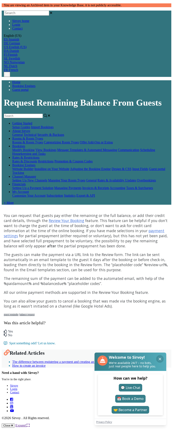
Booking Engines (23, 86)
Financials (19, 184)
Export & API (85, 195)
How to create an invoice (29, 365)
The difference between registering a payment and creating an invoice (58, 362)
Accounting (117, 188)
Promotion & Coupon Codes (73, 161)
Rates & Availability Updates (116, 180)
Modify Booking (23, 150)
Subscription (54, 195)
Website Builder (23, 169)
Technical (30, 134)
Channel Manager (24, 176)
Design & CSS (121, 169)
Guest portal (20, 89)
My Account (20, 192)
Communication (128, 150)
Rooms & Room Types (27, 138)
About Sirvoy (21, 131)
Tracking (18, 172)
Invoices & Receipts (95, 188)
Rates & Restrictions (25, 157)
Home (16, 82)
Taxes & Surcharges (139, 188)
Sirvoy (14, 385)
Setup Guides (21, 127)
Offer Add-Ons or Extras (96, 142)
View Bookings (45, 150)
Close (7, 425)
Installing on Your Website (51, 169)
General (17, 134)
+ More (9, 202)
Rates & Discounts (24, 161)
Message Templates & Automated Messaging (87, 150)
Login (16, 24)
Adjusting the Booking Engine (90, 169)
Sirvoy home (20, 21)
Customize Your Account (29, 195)
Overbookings (146, 180)
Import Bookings (42, 127)
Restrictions (46, 161)
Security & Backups (50, 134)
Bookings (18, 146)
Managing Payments (67, 188)
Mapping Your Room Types (66, 180)
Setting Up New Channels (29, 180)
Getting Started (22, 123)
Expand (21, 425)
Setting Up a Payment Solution (32, 188)
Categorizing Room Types (61, 142)
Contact (17, 28)
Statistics (70, 195)
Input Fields (140, 169)
